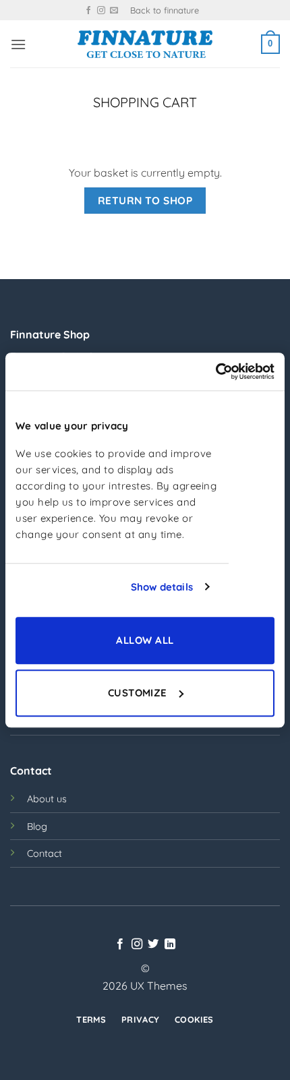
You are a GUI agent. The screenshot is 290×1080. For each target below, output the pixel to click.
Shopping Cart (145, 102)
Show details (162, 586)
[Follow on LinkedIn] (170, 944)
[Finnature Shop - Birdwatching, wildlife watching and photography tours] (145, 44)
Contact (44, 853)
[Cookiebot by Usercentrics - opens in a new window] (215, 371)
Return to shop (145, 200)
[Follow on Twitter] (153, 944)
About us (47, 799)
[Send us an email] (114, 11)
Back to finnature (164, 10)
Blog (37, 826)
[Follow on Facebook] (88, 11)
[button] (18, 44)
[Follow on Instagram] (101, 11)
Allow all (144, 640)
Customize (137, 692)
